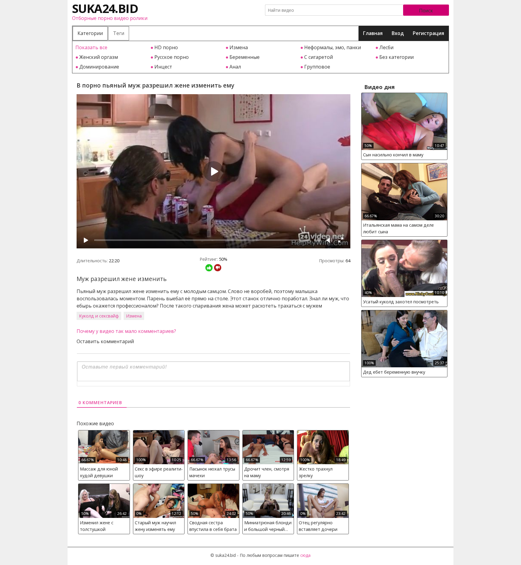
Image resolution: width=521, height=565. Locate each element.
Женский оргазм (98, 57)
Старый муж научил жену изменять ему (155, 526)
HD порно (166, 47)
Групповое (317, 66)
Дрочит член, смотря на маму (266, 472)
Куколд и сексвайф (99, 316)
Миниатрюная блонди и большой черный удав (268, 527)
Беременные (244, 57)
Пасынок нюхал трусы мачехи (212, 472)
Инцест (163, 66)
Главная (373, 33)
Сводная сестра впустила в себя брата (213, 526)
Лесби (386, 47)
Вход (398, 33)
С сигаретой (318, 57)
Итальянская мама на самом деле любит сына (398, 228)
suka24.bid (105, 8)
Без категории (396, 57)
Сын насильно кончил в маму (393, 155)
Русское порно (171, 57)
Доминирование (99, 66)
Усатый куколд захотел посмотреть (401, 302)
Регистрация (428, 33)
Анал (235, 66)
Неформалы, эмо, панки (332, 47)
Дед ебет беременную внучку (394, 372)
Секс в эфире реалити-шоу (159, 472)
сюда (305, 555)
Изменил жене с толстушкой (96, 526)
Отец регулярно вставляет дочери (318, 526)
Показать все (91, 47)
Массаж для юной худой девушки (99, 472)
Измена (238, 47)
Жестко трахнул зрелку (316, 472)
